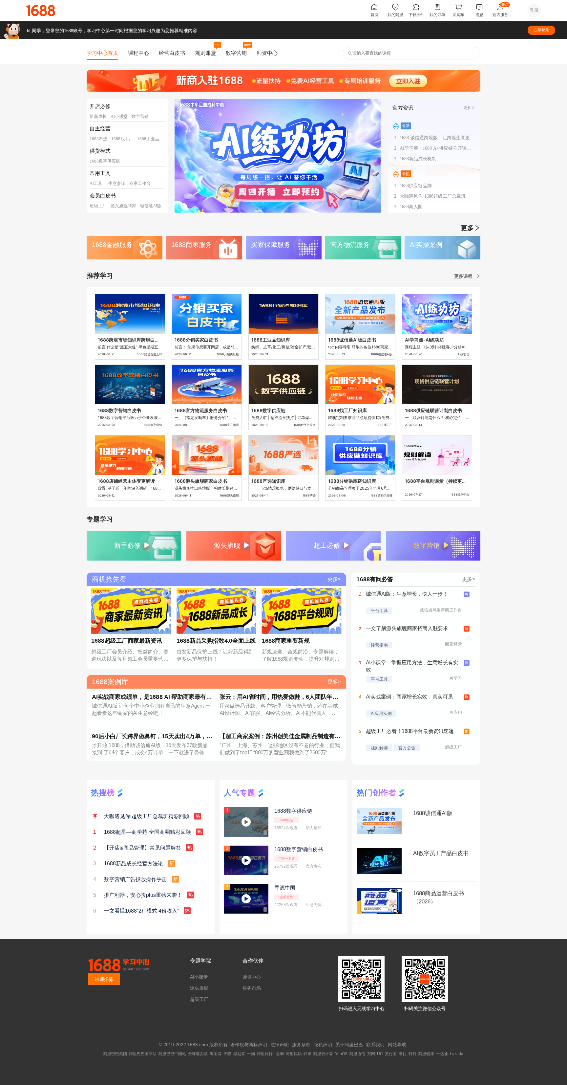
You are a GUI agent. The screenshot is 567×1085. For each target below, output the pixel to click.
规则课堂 (205, 53)
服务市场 (251, 988)
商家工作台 (140, 183)
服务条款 (301, 1044)
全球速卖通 (198, 1054)
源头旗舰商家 (123, 205)
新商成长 (98, 116)
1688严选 (98, 138)
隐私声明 (323, 1044)
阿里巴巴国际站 (143, 1054)
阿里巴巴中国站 (172, 1054)
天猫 (227, 1054)
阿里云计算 (323, 1054)
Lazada (456, 1054)
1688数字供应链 (105, 161)
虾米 (307, 1054)
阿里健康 (426, 1054)
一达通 (442, 1054)
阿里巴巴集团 (115, 1054)
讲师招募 (104, 979)
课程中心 (138, 53)
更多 (467, 107)
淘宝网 (215, 1054)
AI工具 (96, 183)
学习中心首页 (102, 53)
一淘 (251, 1054)
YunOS (341, 1054)
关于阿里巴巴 (349, 1044)
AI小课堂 (119, 116)
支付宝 (391, 1054)
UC (380, 1054)
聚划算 (239, 1054)
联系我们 (375, 1044)
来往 (403, 1054)
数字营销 (236, 53)
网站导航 (397, 1044)
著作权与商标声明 (248, 1044)
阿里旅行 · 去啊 (270, 1054)
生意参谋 (116, 183)
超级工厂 (98, 205)
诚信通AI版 (150, 205)
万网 (371, 1054)
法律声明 (279, 1044)
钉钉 (412, 1054)
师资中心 (267, 53)
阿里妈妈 (294, 1054)
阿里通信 (357, 1054)
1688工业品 (148, 138)
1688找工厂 (122, 138)
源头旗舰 (199, 988)
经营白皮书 (172, 53)
